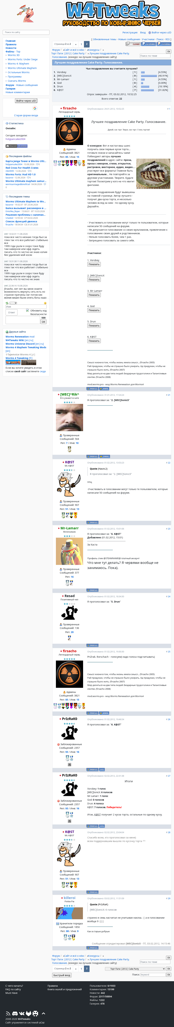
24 (169, 596)
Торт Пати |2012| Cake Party (67, 53)
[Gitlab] (28, 1014)
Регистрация (130, 32)
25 (169, 651)
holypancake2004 (15, 139)
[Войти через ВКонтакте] (17, 108)
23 (169, 528)
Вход (143, 32)
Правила (11, 44)
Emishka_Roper (13, 211)
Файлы (10, 51)
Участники (148, 39)
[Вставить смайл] (45, 302)
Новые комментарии (18, 92)
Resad (70, 595)
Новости (11, 48)
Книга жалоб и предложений (65, 989)
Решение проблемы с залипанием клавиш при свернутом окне (26, 214)
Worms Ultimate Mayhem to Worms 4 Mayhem (26, 201)
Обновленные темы (104, 39)
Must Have (11, 992)
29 (169, 898)
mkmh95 (10, 171)
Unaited (9, 217)
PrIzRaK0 (69, 718)
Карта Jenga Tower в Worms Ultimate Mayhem (26, 161)
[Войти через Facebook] (23, 108)
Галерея (10, 88)
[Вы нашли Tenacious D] (7, 196)
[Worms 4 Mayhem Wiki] (13, 364)
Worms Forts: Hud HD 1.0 (21, 174)
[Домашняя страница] (104, 388)
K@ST (69, 462)
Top (18, 51)
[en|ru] (19, 340)
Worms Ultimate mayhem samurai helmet (26, 181)
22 (169, 462)
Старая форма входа (26, 115)
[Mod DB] (35, 1014)
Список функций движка (21, 221)
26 (169, 719)
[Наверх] (43, 1014)
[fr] (19, 358)
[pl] (21, 354)
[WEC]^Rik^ (69, 394)
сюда (43, 371)
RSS (168, 39)
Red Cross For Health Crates (22, 167)
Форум (56, 49)
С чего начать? (14, 985)
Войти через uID (161, 32)
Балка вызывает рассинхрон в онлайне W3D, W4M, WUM (26, 208)
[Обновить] (7, 302)
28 (169, 832)
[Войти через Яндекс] (29, 108)
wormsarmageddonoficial (18, 184)
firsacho (69, 108)
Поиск (159, 39)
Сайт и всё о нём (74, 49)
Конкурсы (93, 49)
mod (20, 336)
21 (169, 394)
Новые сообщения (129, 39)
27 (169, 775)
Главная (10, 40)
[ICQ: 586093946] (102, 769)
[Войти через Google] (34, 108)
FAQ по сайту (13, 989)
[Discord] (15, 1014)
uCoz (42, 1022)
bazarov (9, 177)
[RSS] (8, 1014)
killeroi (69, 897)
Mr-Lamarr (69, 528)
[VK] (21, 1014)
